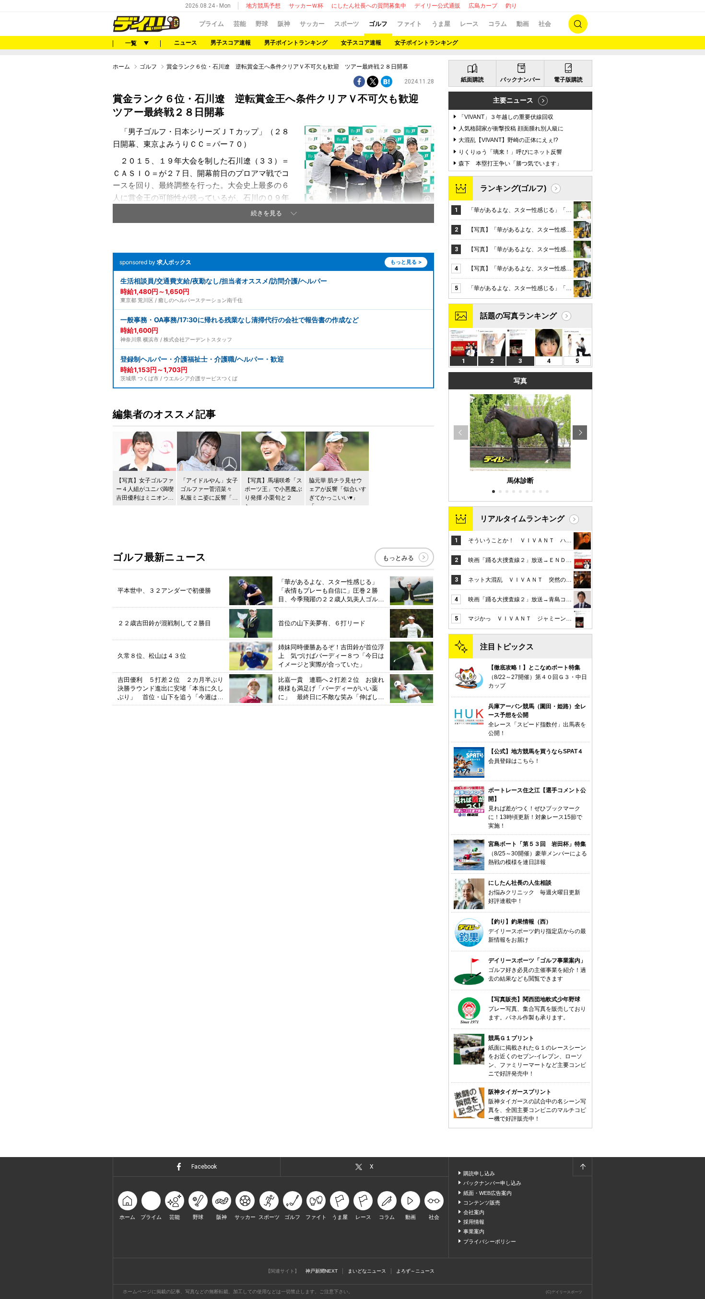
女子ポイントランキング (426, 42)
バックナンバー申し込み (492, 1183)
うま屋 (441, 23)
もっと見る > (406, 261)
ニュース (185, 42)
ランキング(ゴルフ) (513, 188)
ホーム (121, 66)
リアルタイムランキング (522, 519)
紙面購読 (472, 79)
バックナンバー (520, 79)
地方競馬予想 (263, 5)
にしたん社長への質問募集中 (368, 5)
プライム (211, 23)
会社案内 (473, 1212)
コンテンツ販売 (481, 1202)
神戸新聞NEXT (322, 1271)
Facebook (204, 1166)
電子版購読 (568, 79)
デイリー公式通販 (437, 5)
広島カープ (483, 5)
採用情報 (473, 1222)
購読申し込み (479, 1173)
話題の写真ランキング (518, 316)
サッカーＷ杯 (306, 5)
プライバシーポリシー (489, 1241)
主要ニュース (513, 100)
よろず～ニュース (415, 1271)
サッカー (312, 23)
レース (469, 23)
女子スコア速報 (361, 42)
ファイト (409, 23)
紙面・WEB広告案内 (487, 1193)
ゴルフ (378, 23)
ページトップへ (582, 1166)
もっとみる (398, 558)
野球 (262, 23)
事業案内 (473, 1231)
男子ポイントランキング (296, 42)
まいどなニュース (367, 1271)
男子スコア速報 (231, 42)
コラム (497, 23)
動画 (523, 23)
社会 (545, 23)
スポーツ (346, 23)
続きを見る (266, 213)
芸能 (240, 23)
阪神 (284, 23)
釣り (511, 5)
